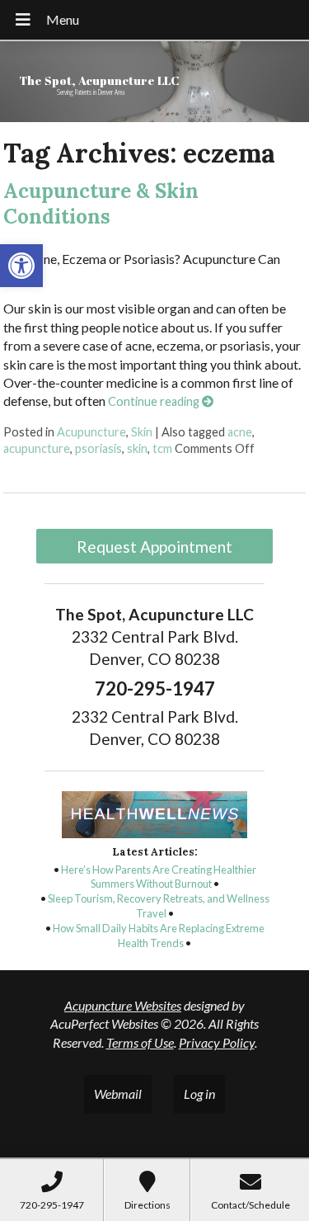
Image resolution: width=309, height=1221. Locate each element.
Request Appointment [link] (154, 546)
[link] (21, 265)
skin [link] (137, 448)
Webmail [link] (118, 1093)
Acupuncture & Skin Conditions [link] (101, 203)
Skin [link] (141, 432)
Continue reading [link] (155, 401)
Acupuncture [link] (91, 432)
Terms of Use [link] (140, 1042)
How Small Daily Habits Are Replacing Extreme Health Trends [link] (159, 936)
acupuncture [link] (36, 448)
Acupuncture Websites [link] (122, 1005)
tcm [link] (162, 448)
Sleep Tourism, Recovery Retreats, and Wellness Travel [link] (158, 906)
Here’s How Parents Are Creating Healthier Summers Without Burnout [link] (158, 877)
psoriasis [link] (98, 448)
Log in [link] (199, 1093)
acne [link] (239, 432)
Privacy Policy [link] (217, 1042)
